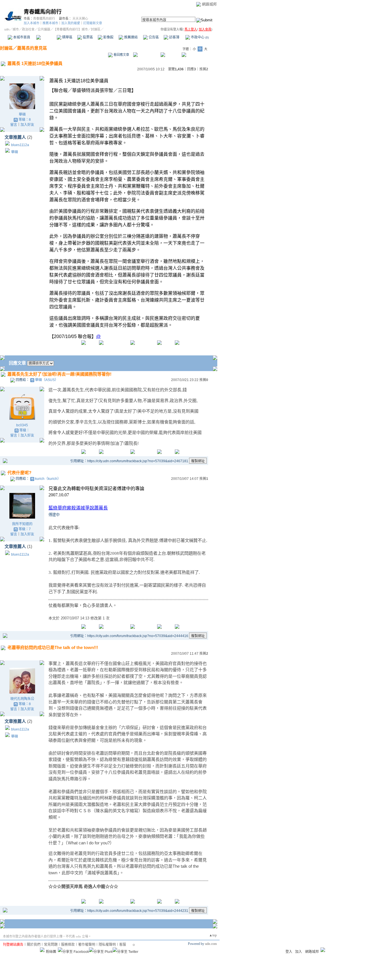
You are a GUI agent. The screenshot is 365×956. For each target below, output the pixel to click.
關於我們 (33, 945)
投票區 (87, 37)
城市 (16, 29)
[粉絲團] (42, 949)
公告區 (153, 37)
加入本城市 (31, 23)
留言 (13, 125)
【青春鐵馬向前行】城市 (70, 29)
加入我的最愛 (70, 23)
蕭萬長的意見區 (32, 48)
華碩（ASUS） (46, 380)
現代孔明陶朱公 (22, 699)
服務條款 (68, 945)
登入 (288, 952)
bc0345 (22, 425)
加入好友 (27, 125)
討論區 (46, 37)
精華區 (66, 37)
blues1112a (20, 145)
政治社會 (28, 29)
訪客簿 (173, 37)
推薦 (203, 69)
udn (6, 29)
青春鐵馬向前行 (43, 12)
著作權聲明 (86, 945)
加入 (298, 952)
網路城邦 (209, 4)
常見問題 (51, 945)
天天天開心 (80, 18)
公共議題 (44, 29)
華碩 (22, 114)
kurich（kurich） (48, 479)
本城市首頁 (21, 37)
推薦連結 (130, 37)
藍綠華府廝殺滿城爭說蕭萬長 (78, 507)
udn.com (211, 944)
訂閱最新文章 (92, 23)
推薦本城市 (50, 23)
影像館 (107, 37)
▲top (213, 935)
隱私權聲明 (107, 945)
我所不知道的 (22, 524)
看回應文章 (121, 54)
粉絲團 (51, 952)
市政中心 (199, 37)
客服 (122, 945)
